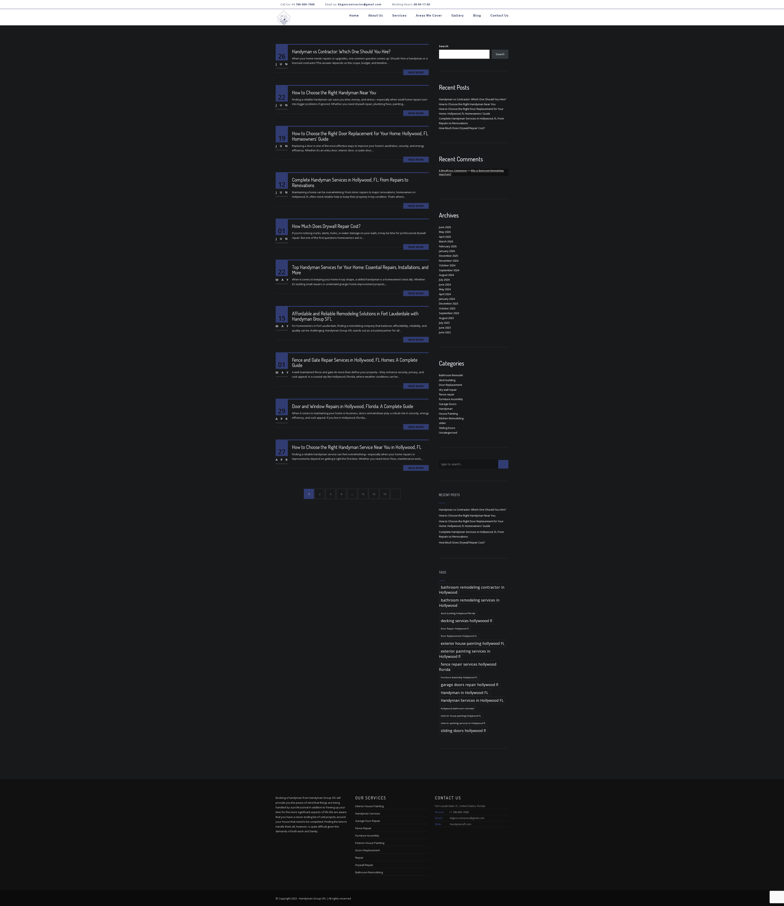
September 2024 (449, 270)
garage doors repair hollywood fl (469, 684)
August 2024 (446, 275)
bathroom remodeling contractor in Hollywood (471, 590)
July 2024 (444, 279)
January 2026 (447, 251)
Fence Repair (363, 828)
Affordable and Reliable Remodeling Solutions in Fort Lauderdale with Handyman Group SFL (355, 316)
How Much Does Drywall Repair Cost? (326, 226)
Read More (416, 72)
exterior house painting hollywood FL (472, 643)
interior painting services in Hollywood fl (463, 723)
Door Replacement (450, 385)
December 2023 (448, 303)
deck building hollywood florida (458, 613)
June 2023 (445, 327)
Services (399, 15)
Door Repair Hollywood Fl (455, 628)
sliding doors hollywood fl (463, 730)
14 (384, 494)
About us (375, 15)
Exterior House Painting (369, 843)
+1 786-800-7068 (303, 4)
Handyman (446, 409)
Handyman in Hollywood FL (464, 692)
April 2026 (445, 237)
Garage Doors (448, 404)
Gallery (457, 15)
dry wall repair (448, 390)
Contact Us (499, 15)
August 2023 (446, 318)
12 (363, 494)
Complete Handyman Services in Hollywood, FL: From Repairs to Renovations (350, 182)
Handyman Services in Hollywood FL (472, 700)
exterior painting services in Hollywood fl (464, 654)
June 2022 (445, 332)
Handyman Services (367, 813)
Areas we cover (429, 15)
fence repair (446, 394)
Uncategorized (448, 432)
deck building (447, 380)
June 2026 (445, 227)
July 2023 (444, 323)
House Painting (448, 413)
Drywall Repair (364, 865)
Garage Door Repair (367, 821)
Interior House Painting (369, 806)
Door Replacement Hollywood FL (459, 635)
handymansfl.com (460, 824)
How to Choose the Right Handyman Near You (334, 92)
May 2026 (445, 232)
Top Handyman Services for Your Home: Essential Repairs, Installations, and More (360, 270)
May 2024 (445, 289)
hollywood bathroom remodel (457, 708)
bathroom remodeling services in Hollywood (469, 603)
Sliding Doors (447, 428)
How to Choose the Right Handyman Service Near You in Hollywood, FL (356, 447)
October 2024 (447, 265)
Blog (477, 15)
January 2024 (447, 299)
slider (442, 423)
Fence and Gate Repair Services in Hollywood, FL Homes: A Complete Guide (355, 362)
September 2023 (449, 313)
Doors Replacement (367, 850)
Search (443, 46)
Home (354, 15)
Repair (359, 857)
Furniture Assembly (451, 399)
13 (373, 494)
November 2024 (448, 260)
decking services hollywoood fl (466, 620)
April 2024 (445, 294)
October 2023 (447, 308)
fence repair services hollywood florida (467, 667)
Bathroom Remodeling (369, 872)
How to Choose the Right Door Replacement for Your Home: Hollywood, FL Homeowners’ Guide (360, 136)
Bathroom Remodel (451, 375)
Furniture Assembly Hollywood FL (459, 677)
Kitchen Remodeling (451, 418)
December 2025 (448, 256)
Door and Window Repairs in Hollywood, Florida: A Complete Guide (352, 406)
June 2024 (445, 284)
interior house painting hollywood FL (461, 715)
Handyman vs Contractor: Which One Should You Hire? (341, 51)
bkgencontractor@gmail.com (467, 818)
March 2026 (446, 241)
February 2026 (448, 246)
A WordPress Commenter (453, 170)
